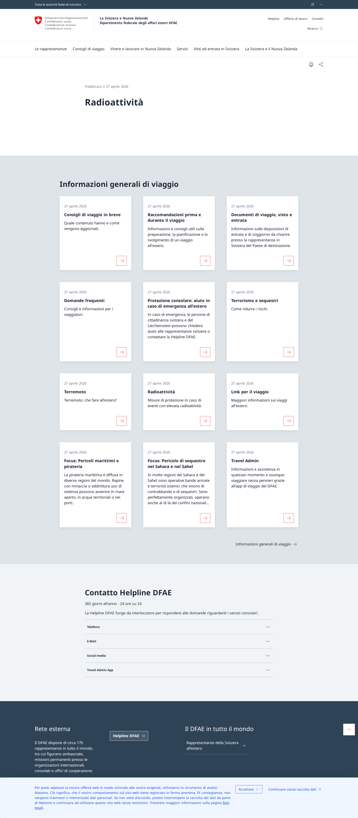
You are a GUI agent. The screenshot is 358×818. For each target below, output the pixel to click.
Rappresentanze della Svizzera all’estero (212, 745)
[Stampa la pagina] (311, 64)
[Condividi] (321, 64)
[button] (51, 48)
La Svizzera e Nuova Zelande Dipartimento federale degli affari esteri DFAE (138, 20)
